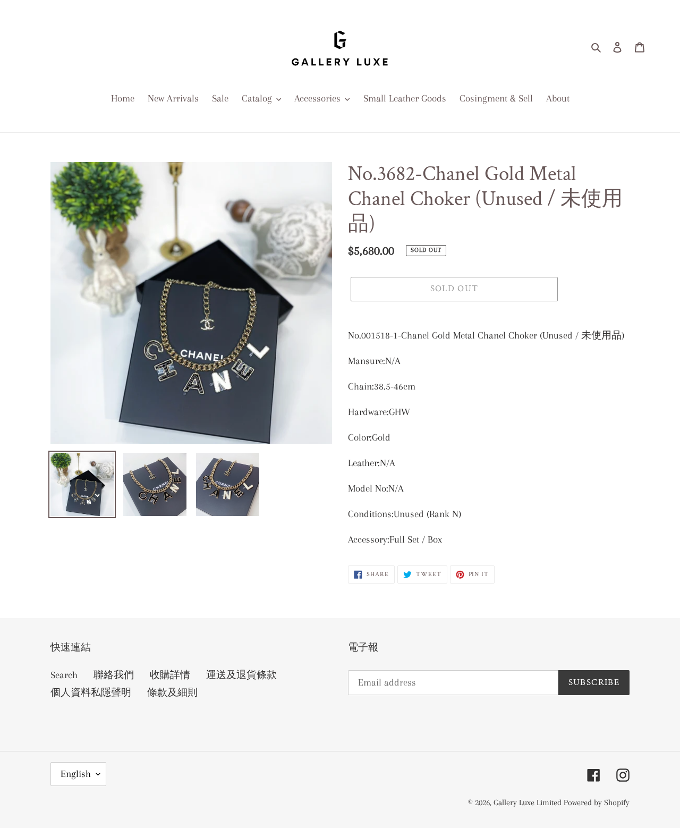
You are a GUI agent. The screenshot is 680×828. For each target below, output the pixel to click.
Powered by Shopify (597, 802)
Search (64, 675)
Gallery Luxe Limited (529, 802)
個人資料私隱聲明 (90, 692)
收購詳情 (170, 675)
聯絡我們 (114, 675)
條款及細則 (172, 692)
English (76, 773)
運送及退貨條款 (241, 675)
